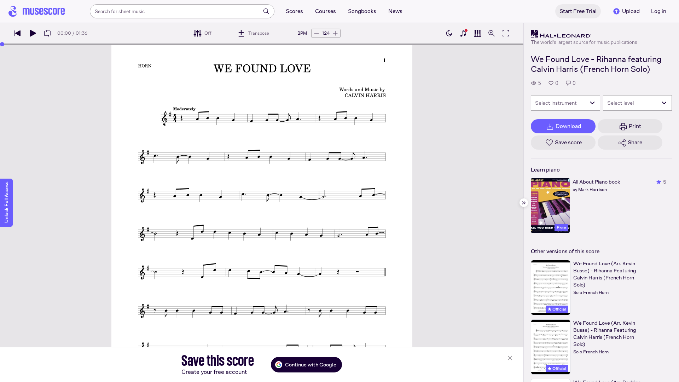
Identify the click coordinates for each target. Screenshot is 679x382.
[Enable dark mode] (449, 33)
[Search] (266, 11)
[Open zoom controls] (491, 33)
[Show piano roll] (477, 33)
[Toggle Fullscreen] (506, 33)
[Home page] (36, 11)
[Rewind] (18, 33)
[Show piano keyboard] (463, 33)
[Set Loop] (47, 33)
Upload (631, 11)
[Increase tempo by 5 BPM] (335, 33)
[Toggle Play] (32, 33)
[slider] (2, 44)
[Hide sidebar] (524, 202)
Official (558, 309)
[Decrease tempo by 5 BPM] (316, 33)
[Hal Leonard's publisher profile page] (584, 34)
